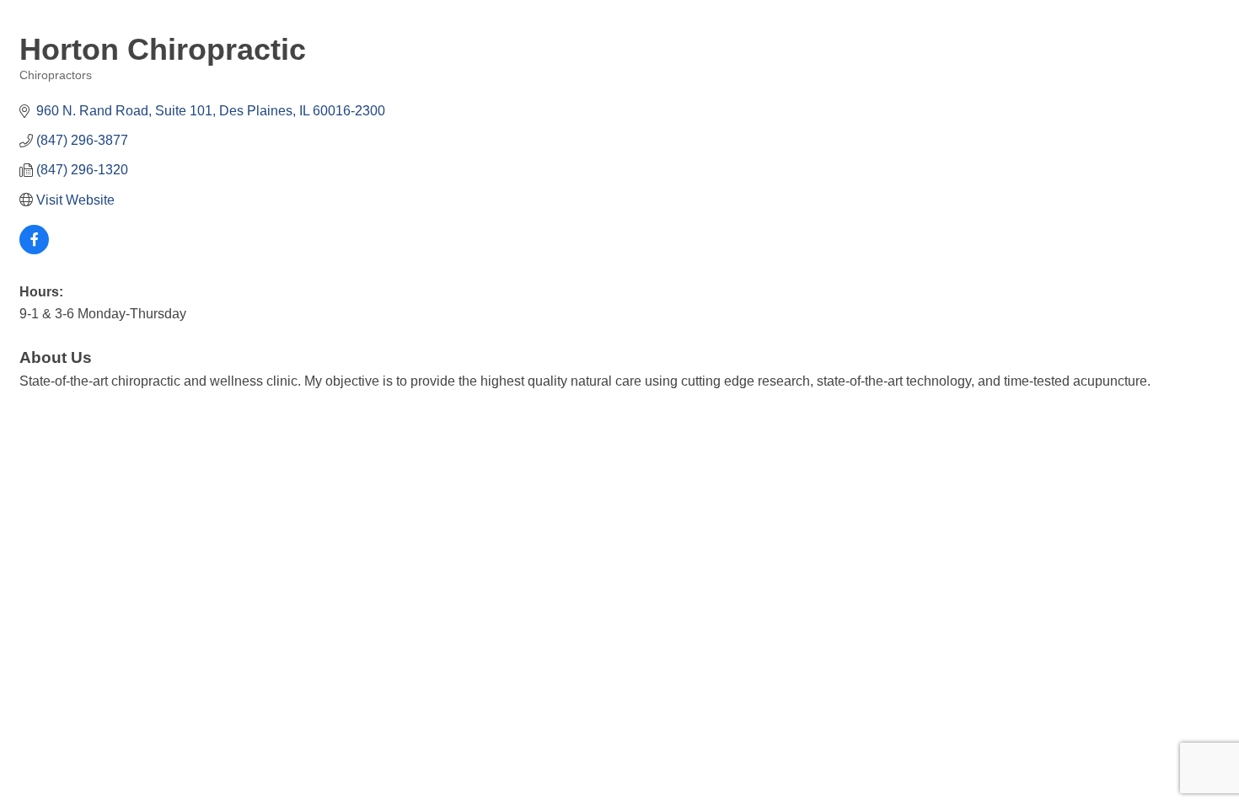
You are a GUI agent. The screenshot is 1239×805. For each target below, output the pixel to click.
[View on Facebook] (34, 250)
